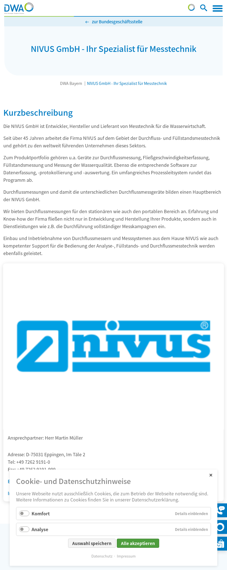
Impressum (126, 556)
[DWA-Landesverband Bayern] (18, 8)
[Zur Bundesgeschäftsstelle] (191, 9)
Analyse (40, 529)
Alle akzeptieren (138, 543)
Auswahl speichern (92, 543)
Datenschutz (101, 556)
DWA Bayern (71, 83)
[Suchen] (203, 9)
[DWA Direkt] (220, 527)
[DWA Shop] (220, 544)
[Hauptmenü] (218, 8)
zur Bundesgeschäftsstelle (117, 21)
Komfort (41, 513)
